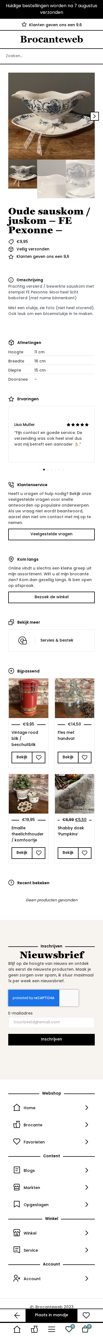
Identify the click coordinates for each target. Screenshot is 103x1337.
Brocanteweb (51, 39)
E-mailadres (20, 1014)
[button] (8, 116)
